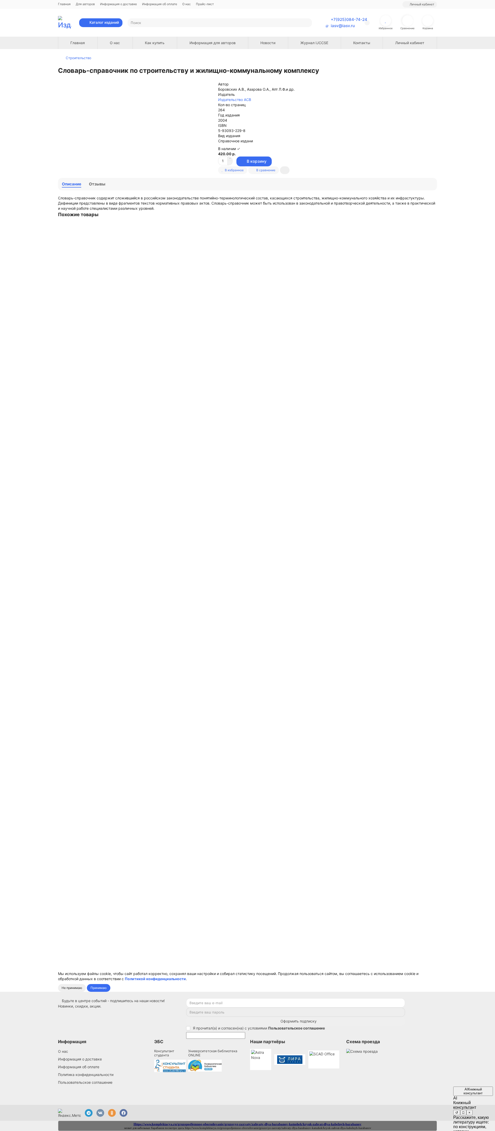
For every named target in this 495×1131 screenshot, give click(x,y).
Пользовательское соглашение (85, 1082)
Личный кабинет (409, 43)
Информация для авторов (212, 43)
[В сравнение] (433, 239)
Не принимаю (72, 988)
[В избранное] (433, 228)
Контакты (361, 43)
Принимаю (98, 988)
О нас (186, 4)
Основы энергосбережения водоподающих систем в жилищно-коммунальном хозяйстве (140, 787)
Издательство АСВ (234, 99)
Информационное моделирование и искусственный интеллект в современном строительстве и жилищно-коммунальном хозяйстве (178, 417)
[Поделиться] (285, 170)
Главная (64, 4)
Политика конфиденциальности (85, 1074)
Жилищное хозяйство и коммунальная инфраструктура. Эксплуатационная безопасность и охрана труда (154, 663)
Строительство (78, 58)
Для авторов (85, 4)
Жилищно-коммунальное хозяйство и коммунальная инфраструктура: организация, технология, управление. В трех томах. (171, 910)
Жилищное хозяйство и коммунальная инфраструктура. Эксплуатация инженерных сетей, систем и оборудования (163, 540)
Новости (267, 43)
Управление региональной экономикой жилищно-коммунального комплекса (128, 294)
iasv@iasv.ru (343, 25)
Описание (71, 184)
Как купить (154, 43)
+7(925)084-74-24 (349, 19)
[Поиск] (306, 23)
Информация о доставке (118, 4)
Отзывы (97, 184)
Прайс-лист (205, 4)
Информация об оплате (159, 4)
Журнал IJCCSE (314, 43)
